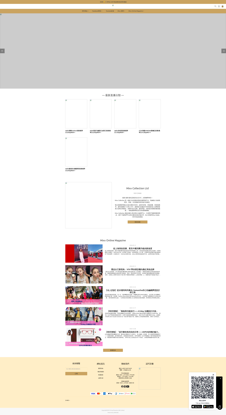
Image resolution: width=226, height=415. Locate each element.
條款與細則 (101, 371)
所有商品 (84, 11)
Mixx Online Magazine (136, 11)
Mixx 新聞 (121, 11)
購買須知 (100, 368)
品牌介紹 (100, 378)
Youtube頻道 (110, 11)
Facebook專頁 (96, 11)
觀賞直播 (137, 222)
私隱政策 (100, 375)
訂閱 (76, 373)
